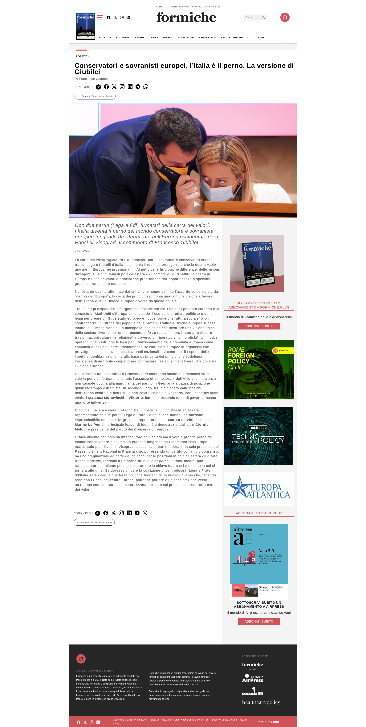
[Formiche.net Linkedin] (128, 18)
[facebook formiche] (78, 722)
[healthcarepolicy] (262, 702)
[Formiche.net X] (115, 18)
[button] (100, 26)
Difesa (167, 37)
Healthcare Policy (234, 37)
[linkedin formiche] (98, 722)
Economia (123, 37)
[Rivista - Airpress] (262, 678)
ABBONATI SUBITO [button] (259, 326)
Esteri (139, 37)
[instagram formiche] (91, 722)
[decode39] (262, 691)
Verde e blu (207, 37)
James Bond (185, 37)
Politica (105, 37)
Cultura (259, 37)
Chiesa (153, 37)
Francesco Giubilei (93, 78)
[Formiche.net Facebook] (108, 18)
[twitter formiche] (85, 722)
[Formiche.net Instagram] (122, 18)
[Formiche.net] (285, 17)
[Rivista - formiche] (262, 666)
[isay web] (275, 721)
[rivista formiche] (259, 562)
